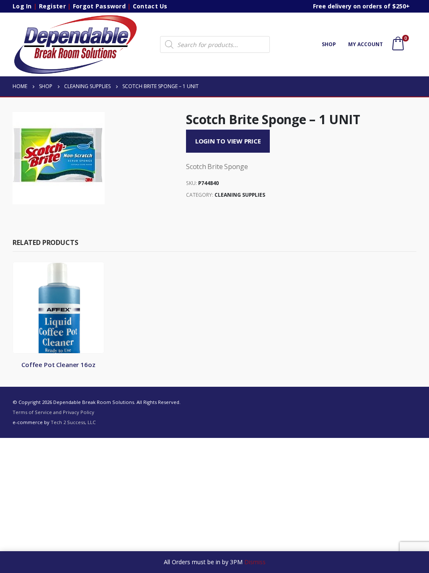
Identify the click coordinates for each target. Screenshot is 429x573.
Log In (22, 6)
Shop (329, 44)
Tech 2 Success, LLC (73, 422)
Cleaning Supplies (239, 194)
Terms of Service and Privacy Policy (53, 412)
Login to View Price (228, 141)
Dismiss (255, 562)
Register (52, 6)
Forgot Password (99, 6)
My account (365, 44)
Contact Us (150, 6)
